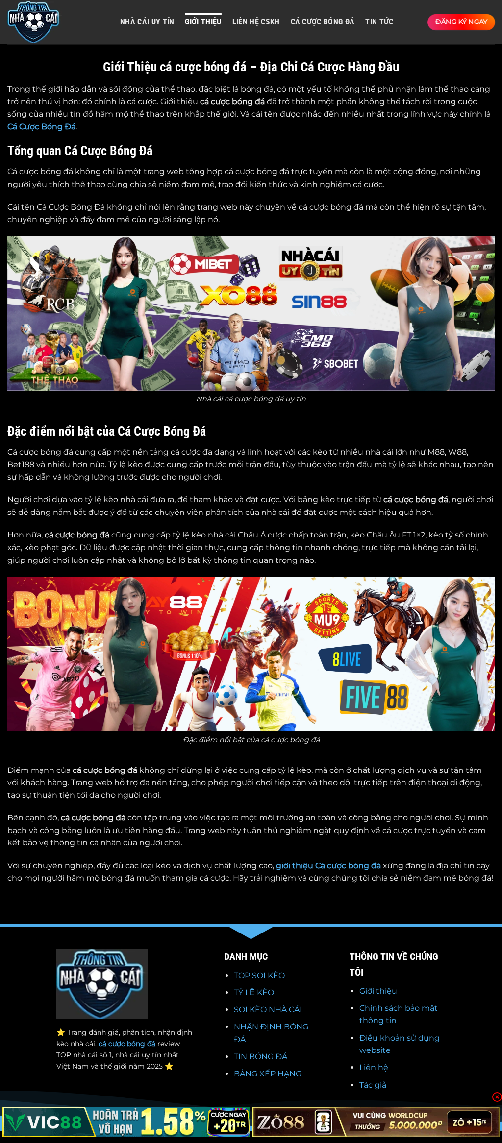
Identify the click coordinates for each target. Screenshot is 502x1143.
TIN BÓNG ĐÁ (260, 1056)
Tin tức (379, 21)
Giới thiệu (378, 991)
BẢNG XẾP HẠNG (267, 1073)
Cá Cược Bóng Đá (41, 126)
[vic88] (126, 1122)
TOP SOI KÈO (259, 975)
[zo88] (376, 1122)
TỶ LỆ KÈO (254, 992)
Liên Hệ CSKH (256, 21)
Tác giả (372, 1085)
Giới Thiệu (203, 21)
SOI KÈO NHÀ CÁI (268, 1009)
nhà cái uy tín (147, 21)
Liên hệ (373, 1067)
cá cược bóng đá (323, 21)
